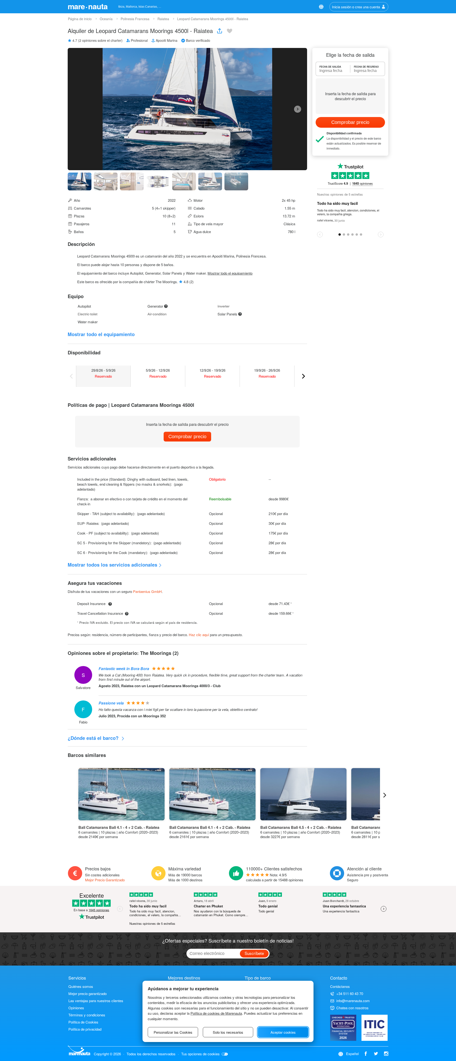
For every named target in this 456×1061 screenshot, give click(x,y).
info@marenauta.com (353, 1000)
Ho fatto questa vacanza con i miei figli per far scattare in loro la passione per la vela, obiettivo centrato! (178, 709)
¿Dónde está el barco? (94, 737)
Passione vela (111, 703)
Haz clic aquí (199, 634)
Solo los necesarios (228, 1032)
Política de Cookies (83, 1021)
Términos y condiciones (86, 1014)
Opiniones (76, 1007)
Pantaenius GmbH (147, 591)
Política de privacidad (84, 1029)
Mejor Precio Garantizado (105, 879)
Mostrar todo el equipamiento (230, 273)
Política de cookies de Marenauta (216, 1013)
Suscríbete (254, 953)
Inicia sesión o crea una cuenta (356, 6)
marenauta (88, 6)
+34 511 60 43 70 (349, 993)
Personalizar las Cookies (173, 1032)
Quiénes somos (80, 986)
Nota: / (274, 877)
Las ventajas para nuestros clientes (95, 1000)
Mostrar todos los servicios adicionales (112, 564)
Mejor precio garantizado (87, 993)
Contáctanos (340, 986)
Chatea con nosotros (352, 1007)
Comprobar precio (187, 436)
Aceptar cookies (283, 1032)
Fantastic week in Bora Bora (124, 668)
